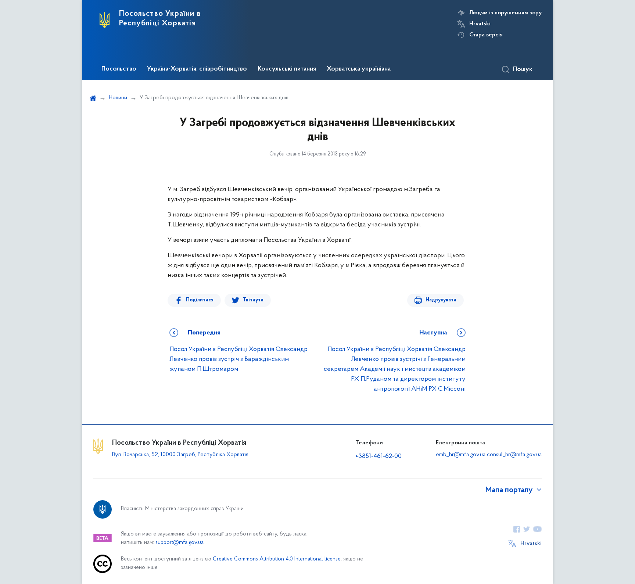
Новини (118, 98)
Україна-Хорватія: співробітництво (197, 69)
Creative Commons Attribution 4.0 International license (277, 559)
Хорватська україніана (359, 69)
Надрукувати (441, 300)
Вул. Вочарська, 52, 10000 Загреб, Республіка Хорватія (180, 455)
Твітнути (253, 300)
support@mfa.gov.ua (179, 542)
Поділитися (200, 300)
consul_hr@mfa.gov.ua (514, 455)
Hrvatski (480, 24)
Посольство (118, 69)
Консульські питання (287, 69)
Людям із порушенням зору (505, 13)
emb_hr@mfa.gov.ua (460, 455)
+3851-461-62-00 (378, 456)
